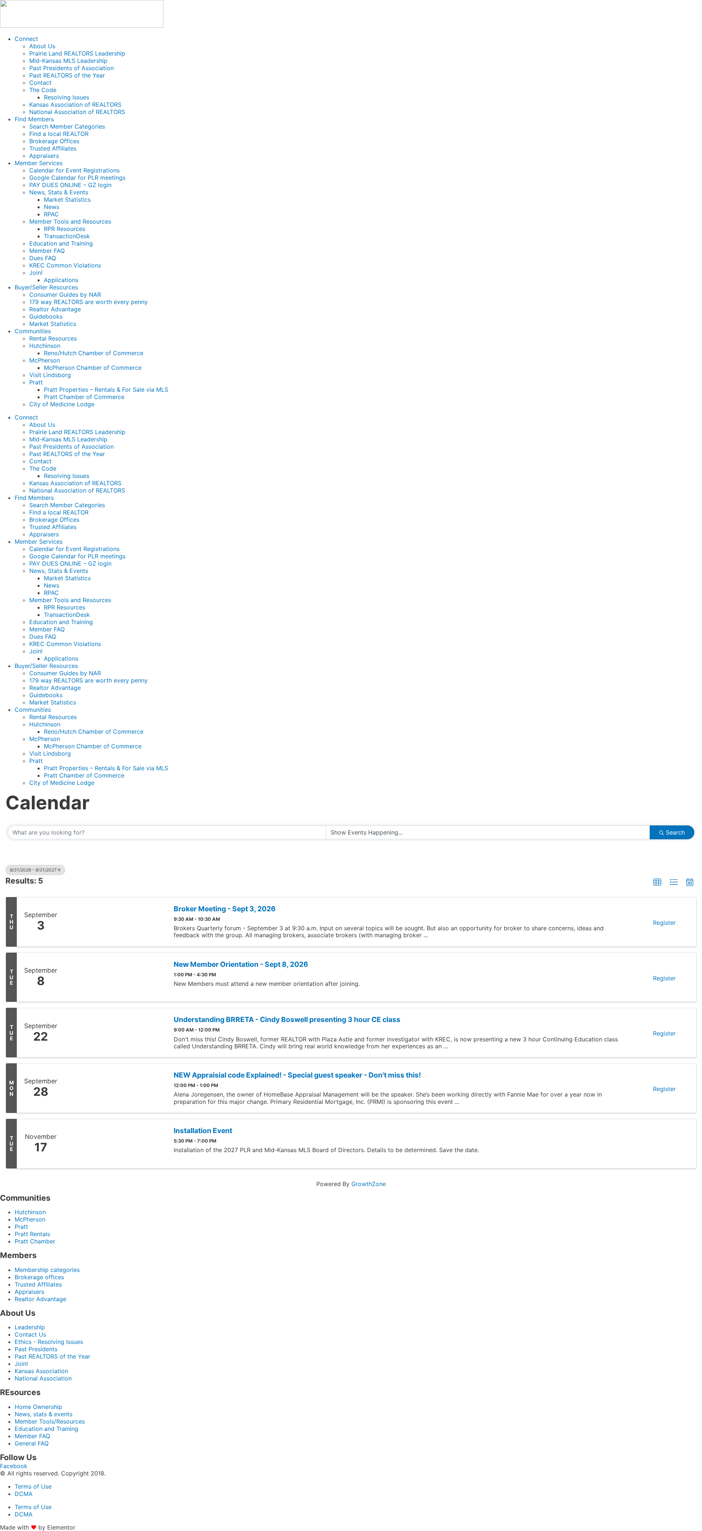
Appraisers (44, 155)
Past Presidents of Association (71, 68)
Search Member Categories (67, 126)
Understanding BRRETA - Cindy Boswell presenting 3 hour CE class (287, 1019)
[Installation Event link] (115, 1143)
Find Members (34, 119)
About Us (42, 46)
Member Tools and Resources (70, 221)
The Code (42, 90)
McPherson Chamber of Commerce (92, 367)
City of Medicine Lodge (61, 404)
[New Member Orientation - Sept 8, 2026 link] (115, 977)
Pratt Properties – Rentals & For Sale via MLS (106, 389)
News (51, 206)
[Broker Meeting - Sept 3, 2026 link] (115, 922)
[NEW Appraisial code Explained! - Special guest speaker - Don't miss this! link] (115, 1088)
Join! (35, 272)
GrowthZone (368, 1184)
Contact (40, 82)
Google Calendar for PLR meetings (77, 177)
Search (675, 832)
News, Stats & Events (58, 192)
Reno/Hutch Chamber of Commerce (93, 353)
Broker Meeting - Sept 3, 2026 (225, 909)
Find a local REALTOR (58, 133)
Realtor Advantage (55, 309)
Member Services (39, 163)
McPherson (44, 360)
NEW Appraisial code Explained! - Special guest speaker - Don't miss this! (297, 1075)
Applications (61, 280)
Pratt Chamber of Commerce (84, 396)
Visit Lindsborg (50, 375)
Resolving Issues (66, 97)
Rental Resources (53, 338)
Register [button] (664, 922)
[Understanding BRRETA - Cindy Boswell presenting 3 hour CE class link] (115, 1032)
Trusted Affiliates (52, 148)
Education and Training (61, 243)
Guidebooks (46, 316)
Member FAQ (47, 250)
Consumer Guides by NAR (65, 294)
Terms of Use (33, 1486)
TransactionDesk (67, 236)
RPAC (51, 214)
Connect (26, 38)
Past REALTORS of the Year (67, 75)
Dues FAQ (42, 258)
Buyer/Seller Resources (46, 287)
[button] (657, 882)
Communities (33, 331)
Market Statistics (67, 199)
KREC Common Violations (65, 265)
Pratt (36, 382)
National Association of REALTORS (77, 111)
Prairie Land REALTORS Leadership (77, 53)
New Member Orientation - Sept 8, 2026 (241, 964)
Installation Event (203, 1131)
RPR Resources (64, 228)
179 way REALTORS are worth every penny (88, 301)
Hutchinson (44, 345)
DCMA (24, 1493)
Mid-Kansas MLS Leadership (68, 60)
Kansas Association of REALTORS (75, 104)
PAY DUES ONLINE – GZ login (70, 185)
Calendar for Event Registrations (74, 170)
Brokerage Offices (54, 141)
